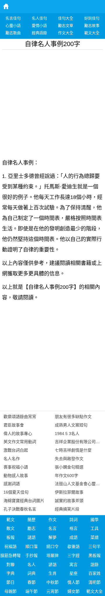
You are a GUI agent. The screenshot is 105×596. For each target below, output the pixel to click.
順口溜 (31, 546)
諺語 (52, 564)
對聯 (10, 564)
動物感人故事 (16, 475)
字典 (10, 573)
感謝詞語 (12, 483)
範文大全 (94, 591)
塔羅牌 (52, 555)
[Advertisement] (52, 102)
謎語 (31, 537)
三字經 (73, 555)
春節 (31, 582)
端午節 (31, 591)
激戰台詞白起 (16, 450)
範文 (10, 519)
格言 (73, 528)
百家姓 (94, 573)
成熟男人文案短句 (71, 425)
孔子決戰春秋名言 (20, 509)
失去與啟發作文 (69, 458)
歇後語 (73, 546)
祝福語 (10, 546)
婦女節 (73, 591)
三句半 (94, 546)
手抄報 (31, 555)
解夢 (52, 537)
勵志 (31, 528)
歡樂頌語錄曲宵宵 (20, 416)
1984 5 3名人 (67, 433)
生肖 (52, 573)
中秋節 (52, 582)
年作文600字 (66, 475)
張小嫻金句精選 (69, 467)
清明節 (94, 582)
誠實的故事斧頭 (69, 500)
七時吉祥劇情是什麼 (73, 450)
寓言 (73, 564)
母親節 (10, 591)
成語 (73, 537)
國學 (94, 519)
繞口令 (52, 546)
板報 (10, 537)
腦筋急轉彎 (10, 555)
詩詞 (73, 519)
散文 (10, 528)
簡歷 (31, 519)
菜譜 (94, 537)
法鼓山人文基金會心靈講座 (79, 483)
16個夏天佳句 (16, 492)
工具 (94, 528)
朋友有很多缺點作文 (73, 416)
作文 (52, 519)
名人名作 (12, 458)
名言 (52, 528)
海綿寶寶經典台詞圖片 (24, 500)
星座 (73, 573)
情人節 (73, 582)
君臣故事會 (14, 425)
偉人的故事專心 (18, 433)
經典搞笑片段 (67, 509)
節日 (10, 582)
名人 (31, 564)
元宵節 (52, 591)
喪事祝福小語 (16, 467)
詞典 (31, 573)
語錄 (94, 564)
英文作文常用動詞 (20, 441)
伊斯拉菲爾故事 (69, 492)
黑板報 (94, 555)
